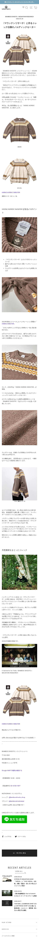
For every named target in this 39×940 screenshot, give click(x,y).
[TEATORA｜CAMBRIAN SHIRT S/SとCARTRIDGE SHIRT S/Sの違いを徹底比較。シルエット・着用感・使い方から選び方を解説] (7, 903)
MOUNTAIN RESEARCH (26, 16)
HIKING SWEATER (8, 324)
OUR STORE (6, 922)
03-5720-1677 (15, 786)
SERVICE (5, 929)
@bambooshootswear (16, 801)
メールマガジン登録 (8, 935)
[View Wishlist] (24, 7)
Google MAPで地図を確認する (12, 770)
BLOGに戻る (21, 853)
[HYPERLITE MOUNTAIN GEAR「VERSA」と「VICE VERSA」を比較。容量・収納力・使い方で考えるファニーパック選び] (7, 879)
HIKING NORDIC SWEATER (11, 192)
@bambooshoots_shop (17, 797)
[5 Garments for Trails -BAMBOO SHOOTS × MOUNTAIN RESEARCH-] (19, 667)
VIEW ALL (19, 871)
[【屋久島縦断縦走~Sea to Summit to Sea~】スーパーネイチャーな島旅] (7, 893)
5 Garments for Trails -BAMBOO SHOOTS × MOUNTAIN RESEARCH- (17, 672)
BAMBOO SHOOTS (11, 16)
